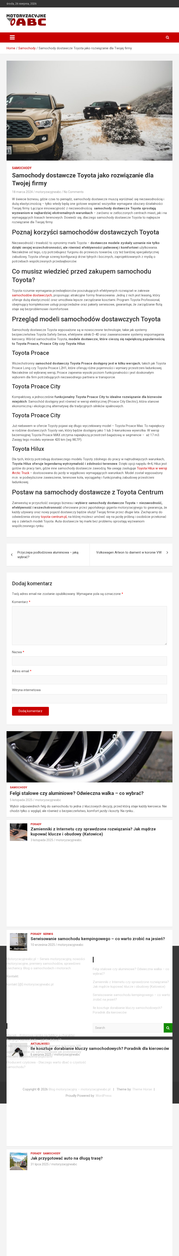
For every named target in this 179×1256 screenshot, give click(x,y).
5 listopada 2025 (21, 800)
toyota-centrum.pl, (54, 517)
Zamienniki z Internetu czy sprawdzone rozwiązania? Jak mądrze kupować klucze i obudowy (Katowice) (93, 831)
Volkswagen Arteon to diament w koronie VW (129, 552)
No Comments (74, 192)
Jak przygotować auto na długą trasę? (67, 1158)
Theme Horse (142, 1089)
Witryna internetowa (26, 690)
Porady (36, 824)
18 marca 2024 (22, 192)
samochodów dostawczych (32, 295)
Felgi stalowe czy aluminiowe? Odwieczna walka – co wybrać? (77, 793)
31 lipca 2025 (40, 1164)
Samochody (21, 168)
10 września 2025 (43, 944)
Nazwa (18, 652)
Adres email (21, 671)
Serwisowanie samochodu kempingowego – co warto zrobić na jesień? (98, 938)
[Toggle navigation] (12, 37)
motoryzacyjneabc (48, 192)
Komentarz (21, 602)
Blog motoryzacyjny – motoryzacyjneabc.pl (79, 1089)
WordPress (104, 1096)
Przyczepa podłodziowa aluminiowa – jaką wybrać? (47, 554)
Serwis (48, 934)
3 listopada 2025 (42, 840)
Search (168, 1028)
